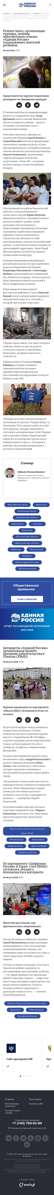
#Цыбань (27, 556)
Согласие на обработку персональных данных (27, 1172)
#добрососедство (27, 852)
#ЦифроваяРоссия (27, 1016)
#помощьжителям (27, 511)
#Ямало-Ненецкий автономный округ (27, 1003)
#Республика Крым (17, 505)
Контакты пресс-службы (13, 1111)
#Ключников (36, 549)
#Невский (27, 530)
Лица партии (35, 1099)
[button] (20, 1076)
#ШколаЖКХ (38, 839)
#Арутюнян (18, 524)
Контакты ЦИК (36, 1104)
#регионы (41, 505)
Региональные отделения (12, 1105)
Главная (6, 13)
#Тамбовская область (27, 517)
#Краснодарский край (27, 562)
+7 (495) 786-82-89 (27, 1123)
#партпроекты (15, 846)
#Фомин (37, 524)
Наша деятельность (21, 13)
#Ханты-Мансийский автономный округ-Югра (27, 831)
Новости (37, 13)
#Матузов (16, 549)
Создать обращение (27, 599)
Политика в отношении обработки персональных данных (27, 1169)
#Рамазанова (16, 839)
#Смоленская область (27, 537)
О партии (9, 1099)
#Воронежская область (27, 543)
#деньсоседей (38, 846)
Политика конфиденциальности (27, 1167)
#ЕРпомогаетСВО (27, 568)
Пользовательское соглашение (27, 1165)
